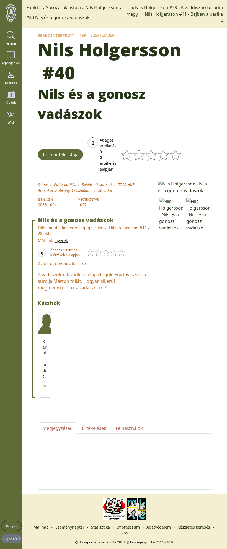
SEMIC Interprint (56, 35)
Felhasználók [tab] (129, 428)
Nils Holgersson (101, 7)
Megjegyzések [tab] (58, 428)
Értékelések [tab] (94, 428)
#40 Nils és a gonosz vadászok (58, 17)
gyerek (61, 240)
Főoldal (34, 7)
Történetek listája (60, 154)
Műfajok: (46, 240)
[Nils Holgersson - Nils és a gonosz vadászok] (184, 187)
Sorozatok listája (63, 7)
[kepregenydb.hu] (11, 13)
